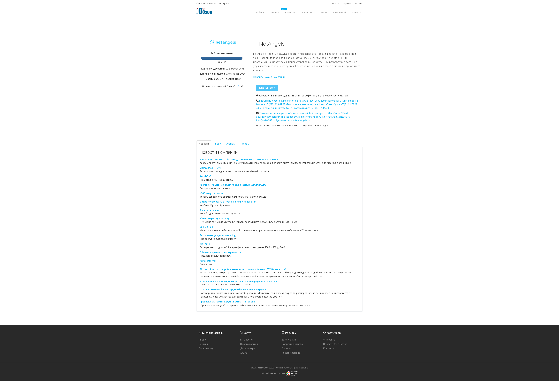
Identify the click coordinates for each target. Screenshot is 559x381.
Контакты (329, 348)
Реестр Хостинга (291, 352)
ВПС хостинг (247, 339)
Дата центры (247, 348)
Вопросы (358, 3)
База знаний (339, 12)
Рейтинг (260, 12)
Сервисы (357, 12)
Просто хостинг (249, 344)
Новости (335, 3)
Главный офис (267, 87)
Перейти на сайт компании (269, 77)
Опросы (225, 3)
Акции (324, 12)
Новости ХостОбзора (335, 344)
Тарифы (276, 10)
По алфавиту (308, 12)
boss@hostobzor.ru (207, 3)
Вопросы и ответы (292, 344)
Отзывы (230, 143)
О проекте (347, 3)
